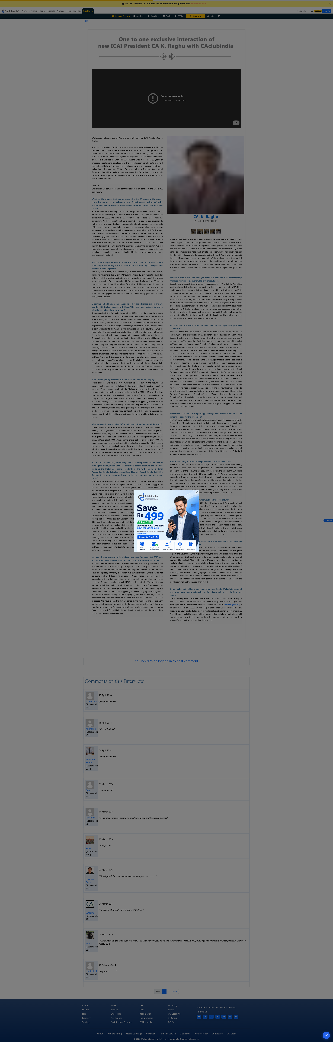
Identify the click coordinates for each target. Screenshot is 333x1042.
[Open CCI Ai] (326, 1035)
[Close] (197, 492)
